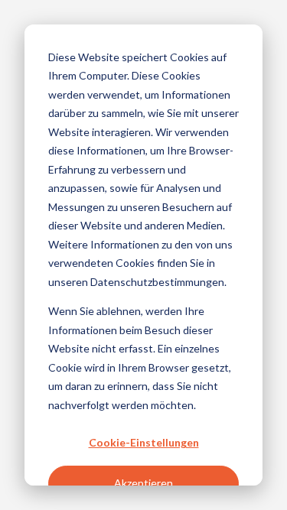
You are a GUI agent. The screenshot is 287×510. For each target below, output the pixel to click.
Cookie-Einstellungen (144, 442)
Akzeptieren (143, 482)
